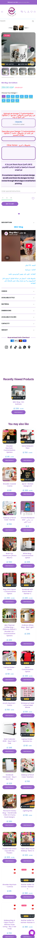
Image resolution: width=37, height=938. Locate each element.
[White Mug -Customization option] (28, 544)
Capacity (5, 323)
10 (12, 100)
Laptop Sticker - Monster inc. (27, 740)
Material (5, 304)
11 (17, 100)
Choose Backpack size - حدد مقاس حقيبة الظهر (27, 520)
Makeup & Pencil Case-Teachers (27, 776)
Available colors (8, 317)
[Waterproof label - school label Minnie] (28, 693)
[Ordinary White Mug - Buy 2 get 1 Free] (28, 616)
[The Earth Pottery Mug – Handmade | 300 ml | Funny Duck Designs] (9, 801)
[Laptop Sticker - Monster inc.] (28, 729)
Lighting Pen (27, 811)
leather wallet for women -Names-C (27, 886)
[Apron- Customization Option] (28, 658)
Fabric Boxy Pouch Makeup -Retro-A (27, 850)
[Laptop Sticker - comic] (9, 658)
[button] (22, 12)
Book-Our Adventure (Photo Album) (9, 555)
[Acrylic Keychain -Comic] (9, 693)
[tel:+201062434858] (25, 12)
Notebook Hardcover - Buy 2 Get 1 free (9, 777)
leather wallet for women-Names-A (27, 921)
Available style (8, 298)
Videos (4, 291)
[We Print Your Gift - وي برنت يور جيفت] (12, 11)
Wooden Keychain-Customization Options (9, 449)
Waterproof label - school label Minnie (27, 705)
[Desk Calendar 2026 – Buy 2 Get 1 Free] (9, 729)
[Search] (32, 21)
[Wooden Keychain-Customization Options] (9, 436)
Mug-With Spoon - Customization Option (9, 591)
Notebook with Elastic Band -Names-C (27, 591)
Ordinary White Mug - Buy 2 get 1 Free (27, 627)
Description (6, 222)
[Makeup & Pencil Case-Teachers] (28, 765)
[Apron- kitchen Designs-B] (28, 474)
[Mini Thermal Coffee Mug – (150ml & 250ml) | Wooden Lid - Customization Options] (9, 616)
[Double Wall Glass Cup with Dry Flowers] (9, 839)
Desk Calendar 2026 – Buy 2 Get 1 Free (9, 741)
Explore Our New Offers (23, 2)
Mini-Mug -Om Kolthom (18, 403)
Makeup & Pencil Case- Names (9, 519)
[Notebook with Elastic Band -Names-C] (28, 580)
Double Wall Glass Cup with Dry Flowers (9, 851)
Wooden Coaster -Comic (9, 485)
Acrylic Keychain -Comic (9, 704)
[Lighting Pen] (28, 801)
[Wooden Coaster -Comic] (9, 474)
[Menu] (2, 12)
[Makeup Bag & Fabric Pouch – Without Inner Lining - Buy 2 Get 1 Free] (9, 911)
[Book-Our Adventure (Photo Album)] (9, 544)
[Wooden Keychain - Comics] (9, 875)
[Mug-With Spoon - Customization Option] (9, 580)
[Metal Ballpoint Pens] (28, 436)
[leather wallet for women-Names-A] (28, 911)
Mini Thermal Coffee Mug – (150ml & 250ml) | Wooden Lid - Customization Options (9, 630)
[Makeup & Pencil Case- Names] (9, 508)
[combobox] (17, 21)
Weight (4, 330)
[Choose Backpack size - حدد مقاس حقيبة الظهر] (28, 508)
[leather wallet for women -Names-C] (28, 875)
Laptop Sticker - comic (9, 668)
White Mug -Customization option (27, 555)
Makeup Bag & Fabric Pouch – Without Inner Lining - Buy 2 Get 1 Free (9, 924)
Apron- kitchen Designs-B (27, 485)
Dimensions (6, 310)
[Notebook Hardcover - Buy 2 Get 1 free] (9, 765)
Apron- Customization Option (27, 669)
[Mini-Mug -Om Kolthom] (18, 392)
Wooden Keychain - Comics (9, 885)
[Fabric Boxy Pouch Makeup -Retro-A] (28, 839)
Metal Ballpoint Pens (27, 447)
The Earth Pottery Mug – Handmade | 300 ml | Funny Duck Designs (9, 814)
